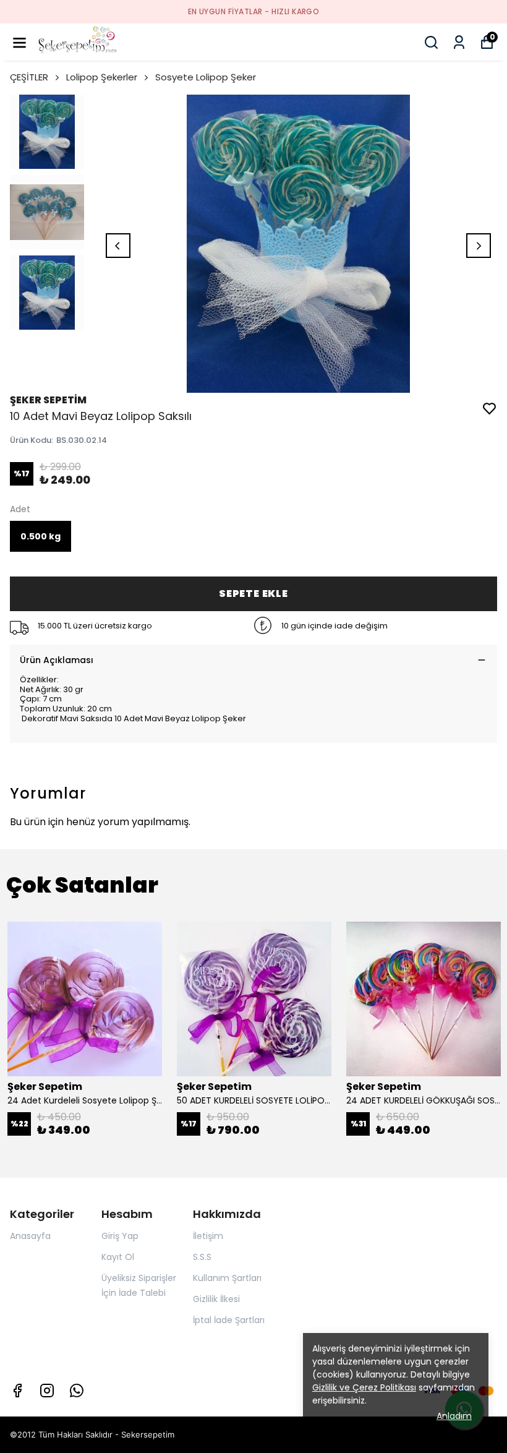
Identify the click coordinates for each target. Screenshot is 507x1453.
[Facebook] (17, 1390)
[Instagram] (47, 1390)
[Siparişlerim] (459, 42)
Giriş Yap (119, 1236)
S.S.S (202, 1257)
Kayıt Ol (117, 1257)
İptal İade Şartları (229, 1320)
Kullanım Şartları (227, 1278)
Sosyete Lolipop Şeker (205, 77)
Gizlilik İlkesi (216, 1299)
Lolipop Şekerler (101, 77)
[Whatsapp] (76, 1390)
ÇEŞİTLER (29, 77)
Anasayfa (30, 1236)
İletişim (208, 1236)
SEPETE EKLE (253, 593)
